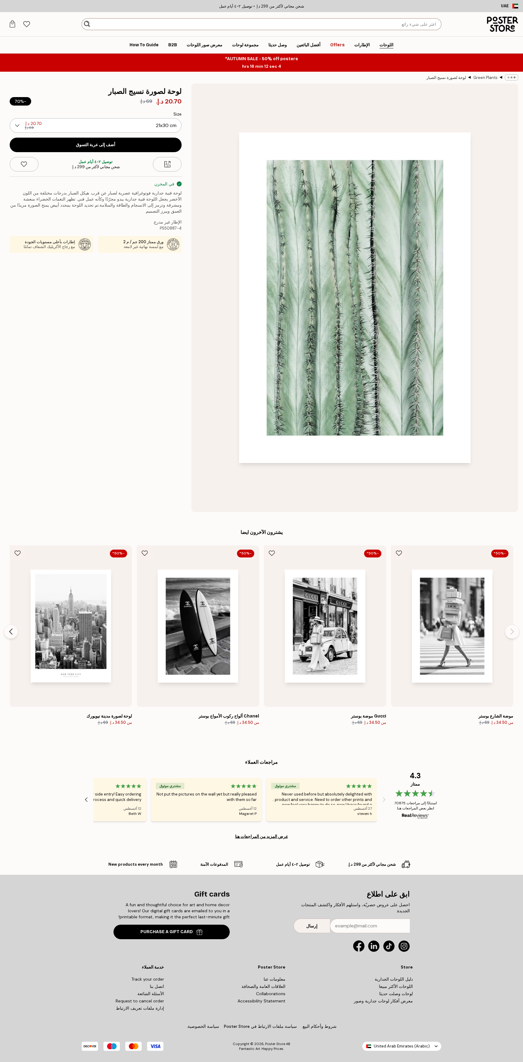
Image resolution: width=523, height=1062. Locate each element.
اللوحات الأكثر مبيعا (396, 986)
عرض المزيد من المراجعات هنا (261, 836)
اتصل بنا (157, 986)
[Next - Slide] (11, 631)
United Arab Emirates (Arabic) (402, 1046)
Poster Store (275, 1044)
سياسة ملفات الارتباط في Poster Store (260, 1026)
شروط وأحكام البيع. (319, 1026)
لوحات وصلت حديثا (396, 993)
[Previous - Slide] (512, 631)
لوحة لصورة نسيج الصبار (446, 77)
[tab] (26, 24)
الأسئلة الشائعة (150, 993)
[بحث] (87, 24)
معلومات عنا (274, 979)
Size (177, 114)
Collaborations (270, 993)
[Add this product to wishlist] (24, 164)
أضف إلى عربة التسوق (95, 144)
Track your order (147, 979)
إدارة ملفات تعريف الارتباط (140, 1008)
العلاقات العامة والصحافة (263, 986)
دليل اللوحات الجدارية (394, 979)
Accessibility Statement (261, 1001)
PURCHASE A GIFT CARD (166, 931)
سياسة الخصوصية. (203, 1026)
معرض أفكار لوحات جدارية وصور (383, 1001)
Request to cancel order (140, 1001)
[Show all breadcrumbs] (511, 77)
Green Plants (485, 77)
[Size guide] (167, 164)
